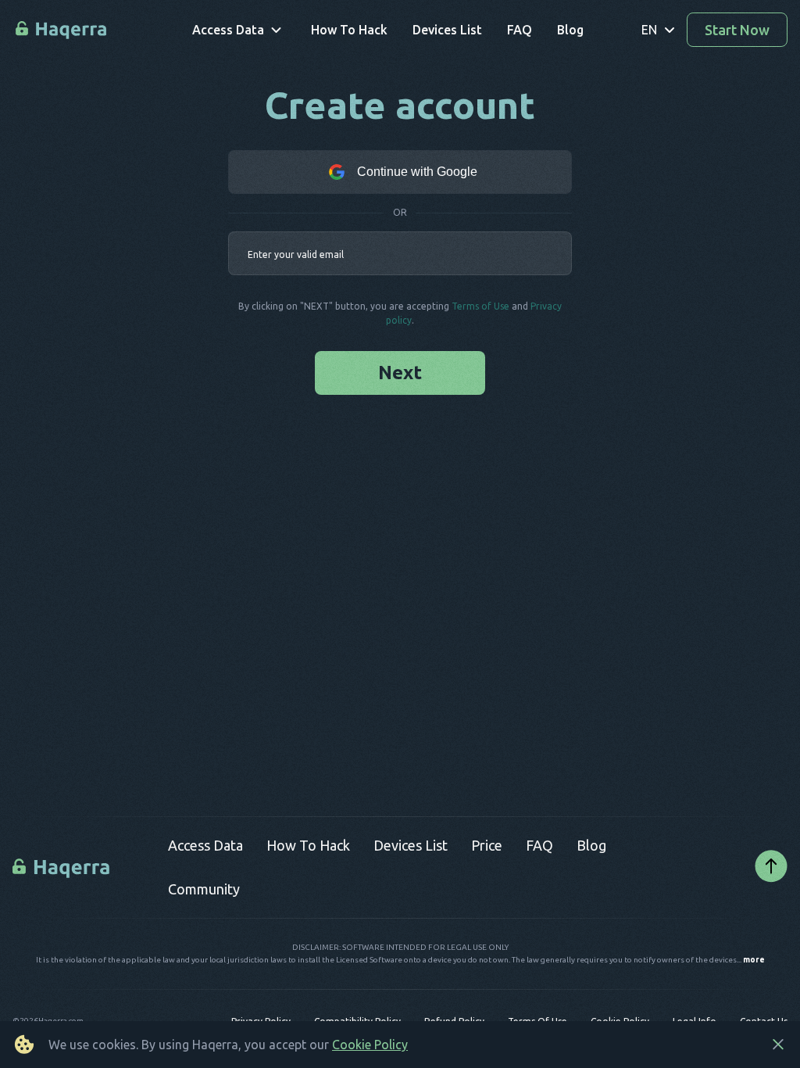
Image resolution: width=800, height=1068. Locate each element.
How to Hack (308, 845)
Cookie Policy (370, 1045)
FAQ (539, 845)
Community (204, 889)
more (754, 960)
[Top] (771, 867)
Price (486, 845)
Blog (591, 845)
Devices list (410, 845)
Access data (205, 845)
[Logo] (62, 867)
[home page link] (62, 30)
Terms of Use (480, 306)
